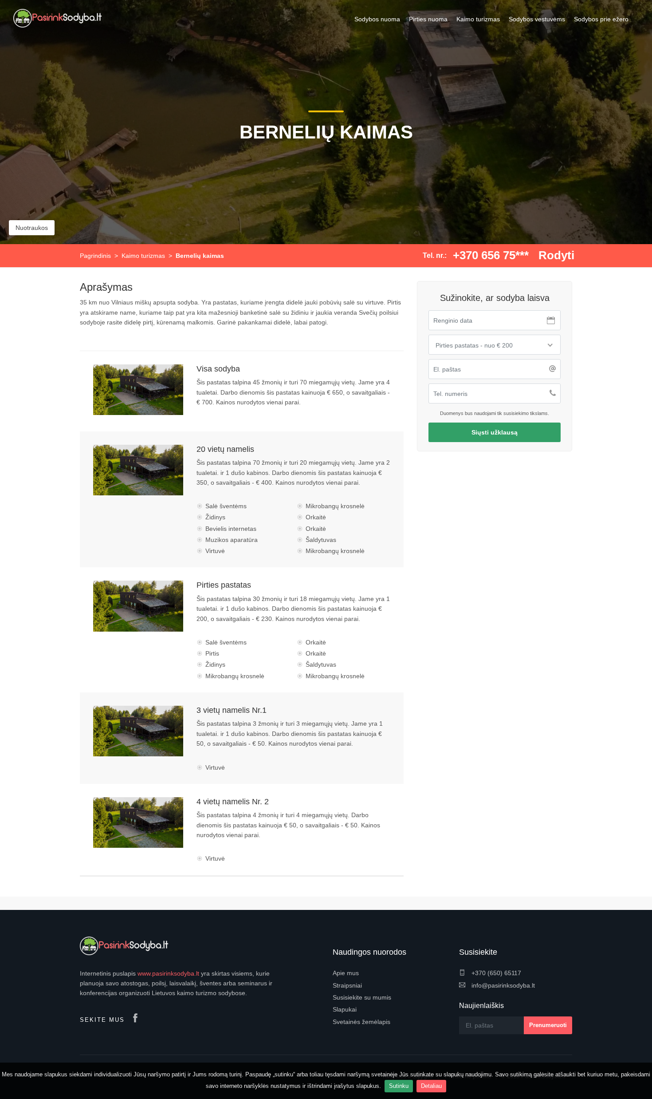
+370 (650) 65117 (495, 972)
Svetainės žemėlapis (361, 1021)
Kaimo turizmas (478, 19)
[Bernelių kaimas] (138, 389)
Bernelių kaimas (200, 255)
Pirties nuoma (428, 19)
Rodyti (556, 255)
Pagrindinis (95, 255)
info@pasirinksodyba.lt (502, 985)
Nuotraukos (32, 227)
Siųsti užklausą (494, 432)
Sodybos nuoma (377, 19)
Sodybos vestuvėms (537, 19)
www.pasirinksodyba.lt (168, 973)
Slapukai (345, 1009)
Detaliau (431, 1086)
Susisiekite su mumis (362, 997)
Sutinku (398, 1086)
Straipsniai (347, 985)
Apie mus (346, 972)
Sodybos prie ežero (601, 19)
